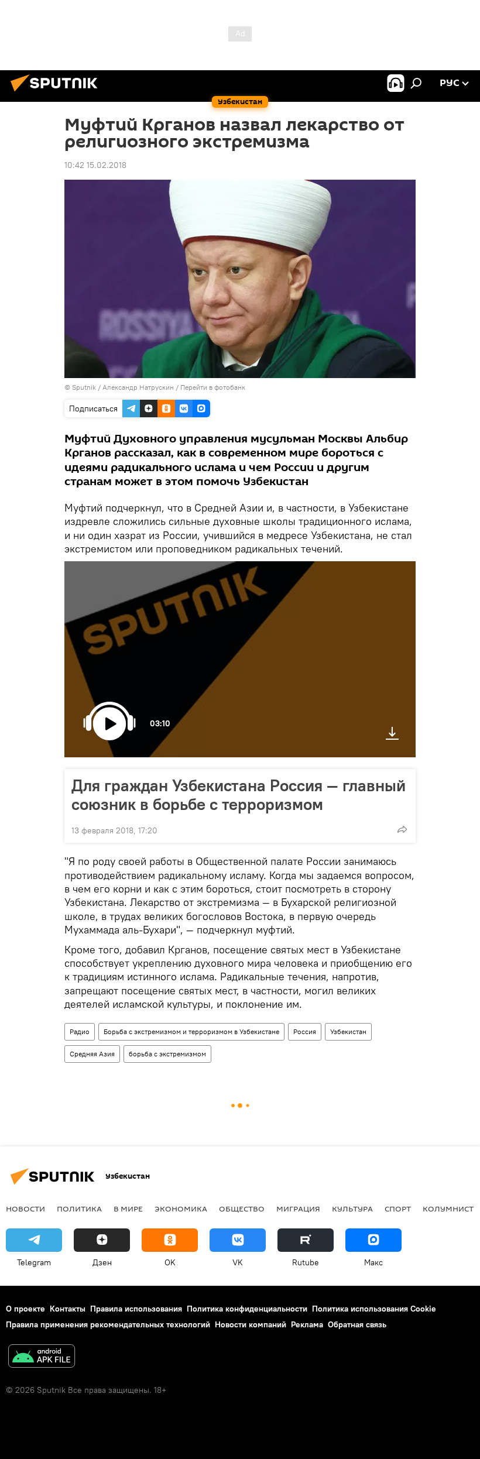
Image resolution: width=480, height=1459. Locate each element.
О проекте (25, 1308)
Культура (352, 1208)
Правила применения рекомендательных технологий (108, 1324)
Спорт (398, 1208)
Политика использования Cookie (374, 1308)
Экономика (181, 1208)
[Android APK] (41, 1357)
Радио (80, 1031)
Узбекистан (348, 1031)
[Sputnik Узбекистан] (57, 93)
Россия (304, 1031)
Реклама (307, 1324)
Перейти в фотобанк (212, 387)
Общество (242, 1208)
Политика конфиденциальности (247, 1308)
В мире (128, 1208)
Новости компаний (250, 1324)
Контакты (67, 1308)
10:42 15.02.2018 (95, 165)
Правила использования (136, 1308)
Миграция (298, 1208)
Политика (79, 1208)
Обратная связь (357, 1324)
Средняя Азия (92, 1053)
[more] (402, 829)
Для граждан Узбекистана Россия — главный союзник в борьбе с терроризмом (238, 794)
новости (25, 1208)
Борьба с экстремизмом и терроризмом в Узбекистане (191, 1031)
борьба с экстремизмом (167, 1053)
